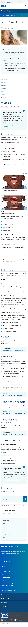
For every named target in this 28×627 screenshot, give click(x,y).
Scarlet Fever (5, 526)
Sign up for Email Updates (10, 590)
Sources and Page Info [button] (9, 505)
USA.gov (9, 623)
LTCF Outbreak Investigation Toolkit (10, 583)
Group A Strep (5, 11)
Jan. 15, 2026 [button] (7, 28)
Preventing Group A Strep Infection (12, 395)
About (2, 15)
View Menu (19, 15)
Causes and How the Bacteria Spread (13, 350)
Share (24, 505)
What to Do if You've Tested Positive (13, 434)
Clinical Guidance (6, 574)
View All (4, 557)
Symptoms (3, 85)
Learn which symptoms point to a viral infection (13, 125)
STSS (4, 537)
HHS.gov (3, 623)
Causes (2, 91)
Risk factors (3, 88)
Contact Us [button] (4, 595)
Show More (3, 97)
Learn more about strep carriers (12, 481)
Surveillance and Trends (7, 585)
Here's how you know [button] (6, 2)
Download (25, 173)
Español (13, 28)
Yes (4, 513)
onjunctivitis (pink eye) (8, 491)
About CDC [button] (4, 598)
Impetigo (4, 532)
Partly (9, 513)
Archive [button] (3, 610)
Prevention (12, 15)
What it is (3, 82)
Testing (7, 15)
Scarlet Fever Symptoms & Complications (11, 529)
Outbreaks (4, 580)
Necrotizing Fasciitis (7, 534)
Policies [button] (3, 602)
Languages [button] (4, 606)
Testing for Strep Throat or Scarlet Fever (14, 413)
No (14, 513)
